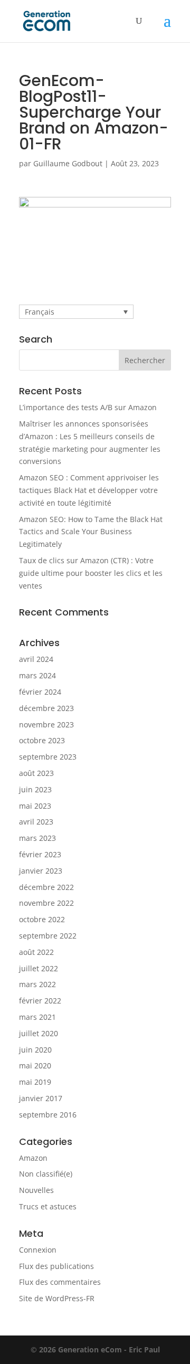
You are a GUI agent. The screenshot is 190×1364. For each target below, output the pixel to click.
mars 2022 (37, 984)
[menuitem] (76, 312)
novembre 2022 (46, 903)
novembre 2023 (46, 724)
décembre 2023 (46, 708)
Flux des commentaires (60, 1282)
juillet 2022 (38, 968)
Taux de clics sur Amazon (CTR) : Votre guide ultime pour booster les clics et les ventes (91, 573)
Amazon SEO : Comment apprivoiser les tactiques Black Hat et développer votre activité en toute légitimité (89, 490)
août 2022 (36, 952)
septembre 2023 (48, 757)
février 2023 (40, 854)
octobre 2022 (42, 919)
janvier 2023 (40, 871)
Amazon (33, 1158)
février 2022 (40, 1001)
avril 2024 (36, 659)
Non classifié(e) (45, 1174)
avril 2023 (36, 822)
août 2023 (36, 773)
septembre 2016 (48, 1115)
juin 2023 (35, 789)
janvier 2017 (40, 1098)
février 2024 (40, 692)
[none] (76, 312)
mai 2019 (35, 1082)
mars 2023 (37, 838)
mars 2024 (37, 675)
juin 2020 (35, 1050)
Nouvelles (36, 1190)
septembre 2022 (48, 936)
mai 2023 (35, 806)
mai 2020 (35, 1065)
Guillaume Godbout (67, 163)
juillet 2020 (38, 1033)
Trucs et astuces (48, 1206)
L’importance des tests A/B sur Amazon (88, 407)
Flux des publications (56, 1266)
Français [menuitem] (39, 312)
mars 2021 (37, 1017)
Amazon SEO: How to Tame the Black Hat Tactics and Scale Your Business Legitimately (91, 532)
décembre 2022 (46, 887)
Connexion (37, 1250)
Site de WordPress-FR (56, 1298)
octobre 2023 (42, 740)
